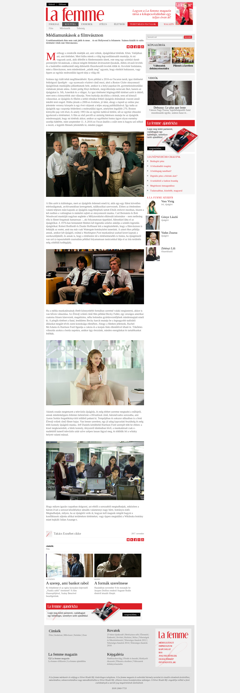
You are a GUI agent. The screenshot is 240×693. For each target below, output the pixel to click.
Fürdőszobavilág (114, 658)
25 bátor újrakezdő (115, 634)
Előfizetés (62, 4)
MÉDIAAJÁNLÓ (166, 643)
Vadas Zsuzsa (169, 232)
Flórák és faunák (130, 658)
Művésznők (65, 28)
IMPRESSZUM (165, 646)
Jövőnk (119, 637)
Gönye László (169, 217)
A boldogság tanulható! (161, 171)
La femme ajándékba (76, 661)
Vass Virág (167, 201)
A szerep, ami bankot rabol (67, 583)
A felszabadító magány (160, 166)
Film (51, 28)
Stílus (135, 637)
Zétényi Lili (168, 248)
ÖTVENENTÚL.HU (167, 662)
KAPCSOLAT (165, 649)
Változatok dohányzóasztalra (159, 67)
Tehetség (81, 28)
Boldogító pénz (157, 161)
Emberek (111, 637)
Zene (84, 635)
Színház (77, 635)
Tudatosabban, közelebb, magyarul (166, 190)
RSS (160, 652)
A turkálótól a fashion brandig (164, 181)
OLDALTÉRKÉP (166, 659)
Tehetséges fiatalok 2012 (135, 640)
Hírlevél (51, 4)
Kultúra (127, 637)
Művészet (68, 635)
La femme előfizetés (57, 661)
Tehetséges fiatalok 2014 (118, 643)
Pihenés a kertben (183, 65)
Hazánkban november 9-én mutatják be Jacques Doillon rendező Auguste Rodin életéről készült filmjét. (112, 591)
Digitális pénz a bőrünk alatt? (163, 176)
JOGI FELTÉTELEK (168, 656)
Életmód (144, 634)
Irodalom (58, 635)
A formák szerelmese (111, 583)
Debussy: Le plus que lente (170, 107)
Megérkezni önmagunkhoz (162, 186)
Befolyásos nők (132, 634)
